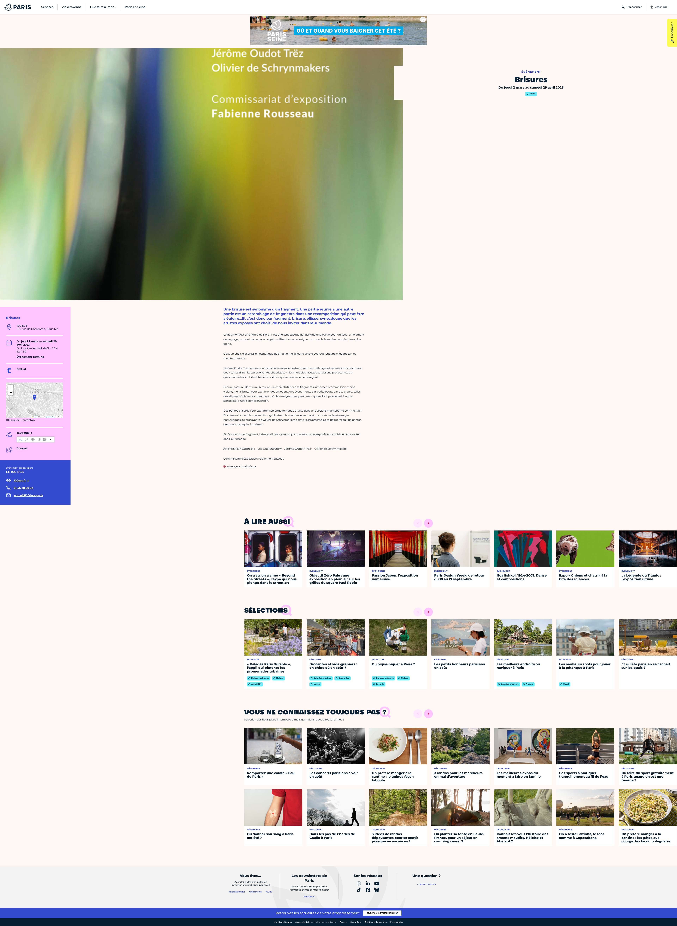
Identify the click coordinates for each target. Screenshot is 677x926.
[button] (34, 397)
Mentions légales (283, 922)
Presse (343, 922)
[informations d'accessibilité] (36, 439)
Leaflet (35, 417)
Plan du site (396, 922)
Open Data (356, 922)
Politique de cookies (376, 922)
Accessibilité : (315, 922)
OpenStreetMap (50, 417)
